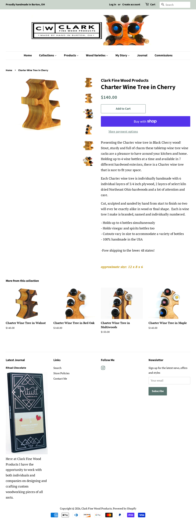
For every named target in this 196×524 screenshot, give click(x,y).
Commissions (163, 55)
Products (70, 55)
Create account (131, 4)
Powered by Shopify (124, 508)
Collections (47, 55)
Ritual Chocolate (16, 368)
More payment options (123, 131)
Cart (152, 4)
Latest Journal (15, 360)
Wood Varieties (96, 55)
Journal (142, 55)
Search (57, 368)
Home (28, 55)
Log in (112, 4)
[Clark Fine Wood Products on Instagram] (103, 368)
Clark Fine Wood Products (96, 508)
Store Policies (61, 373)
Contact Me (60, 378)
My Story (121, 55)
